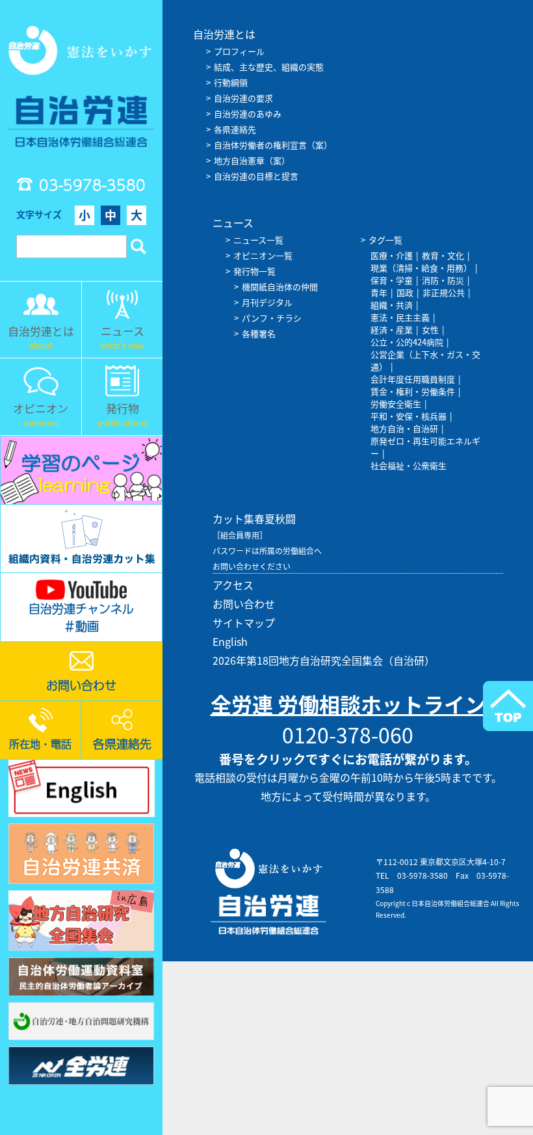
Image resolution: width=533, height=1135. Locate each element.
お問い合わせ (244, 603)
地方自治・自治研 (404, 428)
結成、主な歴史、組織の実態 (269, 66)
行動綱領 (231, 82)
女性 (430, 329)
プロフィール (239, 51)
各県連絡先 (235, 129)
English (230, 641)
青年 (378, 292)
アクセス (233, 585)
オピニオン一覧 (262, 255)
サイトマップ (244, 622)
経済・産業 (391, 329)
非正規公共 (443, 292)
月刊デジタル (267, 302)
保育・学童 (391, 280)
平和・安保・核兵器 (408, 416)
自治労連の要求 (243, 98)
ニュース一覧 (258, 240)
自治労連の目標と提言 (256, 176)
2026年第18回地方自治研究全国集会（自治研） (324, 660)
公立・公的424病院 (406, 342)
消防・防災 (443, 280)
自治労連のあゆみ (247, 113)
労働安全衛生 (395, 403)
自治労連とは (224, 34)
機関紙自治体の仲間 (280, 286)
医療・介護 (391, 255)
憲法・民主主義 (400, 317)
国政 (404, 292)
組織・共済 (391, 305)
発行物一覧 (254, 271)
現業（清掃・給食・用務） (421, 267)
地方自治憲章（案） (252, 160)
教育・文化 (443, 255)
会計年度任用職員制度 (412, 379)
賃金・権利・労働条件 (412, 391)
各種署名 (259, 333)
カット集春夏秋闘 (254, 518)
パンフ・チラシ (272, 318)
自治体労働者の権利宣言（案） (273, 145)
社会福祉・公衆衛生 (408, 465)
